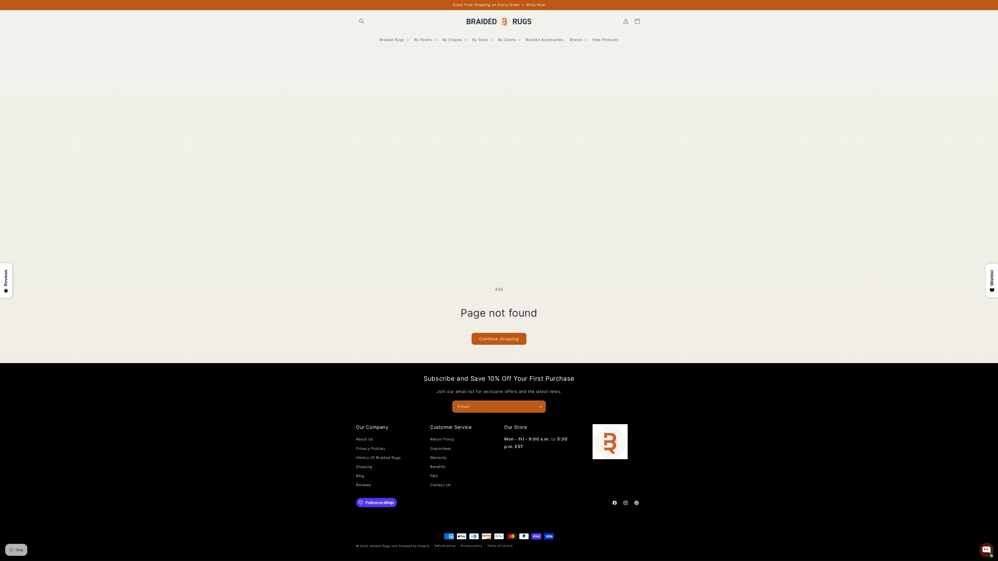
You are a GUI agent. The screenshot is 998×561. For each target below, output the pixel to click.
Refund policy (445, 545)
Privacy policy (471, 545)
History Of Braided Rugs (378, 457)
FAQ (434, 475)
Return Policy (442, 439)
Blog (360, 475)
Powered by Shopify (414, 546)
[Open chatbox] (986, 550)
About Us (364, 439)
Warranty (438, 457)
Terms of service (500, 545)
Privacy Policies (370, 448)
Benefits (437, 466)
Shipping (364, 466)
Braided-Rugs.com (384, 546)
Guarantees (440, 448)
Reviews (363, 485)
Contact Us (440, 485)
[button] (361, 21)
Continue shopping (499, 338)
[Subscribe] (540, 406)
